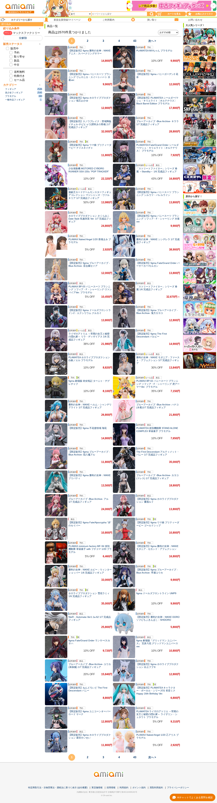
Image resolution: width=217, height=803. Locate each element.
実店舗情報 (97, 787)
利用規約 (124, 787)
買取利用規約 (156, 787)
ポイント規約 (139, 787)
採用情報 (111, 787)
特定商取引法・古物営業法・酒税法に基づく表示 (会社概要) (57, 787)
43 (134, 40)
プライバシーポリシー (178, 787)
